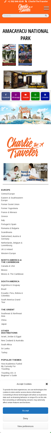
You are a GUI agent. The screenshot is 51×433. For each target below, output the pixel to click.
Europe (5, 190)
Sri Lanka (5, 348)
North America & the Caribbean (11, 261)
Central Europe (8, 194)
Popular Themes (11, 360)
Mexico (4, 270)
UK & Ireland (7, 249)
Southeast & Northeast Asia (11, 314)
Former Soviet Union (10, 204)
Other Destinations (9, 332)
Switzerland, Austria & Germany (11, 237)
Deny (25, 418)
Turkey (4, 352)
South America (10, 281)
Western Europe (8, 253)
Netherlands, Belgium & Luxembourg (11, 244)
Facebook (6, 97)
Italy (3, 220)
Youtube (26, 97)
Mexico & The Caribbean (12, 274)
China (3, 320)
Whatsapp (16, 97)
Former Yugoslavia (9, 208)
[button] (46, 384)
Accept (25, 410)
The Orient (8, 309)
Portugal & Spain (8, 224)
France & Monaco (9, 212)
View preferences (25, 426)
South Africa (6, 344)
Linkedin (45, 97)
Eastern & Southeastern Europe (12, 199)
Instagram (35, 97)
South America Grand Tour (10, 300)
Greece (4, 216)
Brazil (3, 289)
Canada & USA (8, 266)
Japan (4, 324)
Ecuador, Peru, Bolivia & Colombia (12, 294)
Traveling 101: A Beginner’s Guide (9, 374)
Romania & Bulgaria (10, 228)
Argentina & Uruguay (10, 285)
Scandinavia (6, 232)
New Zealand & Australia (12, 340)
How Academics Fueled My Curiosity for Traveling (11, 366)
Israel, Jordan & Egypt (11, 336)
